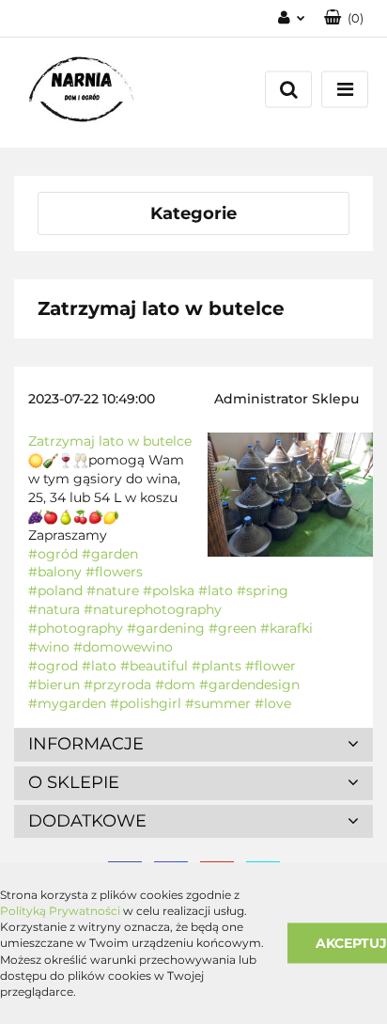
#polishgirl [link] (145, 703)
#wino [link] (49, 646)
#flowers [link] (114, 571)
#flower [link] (270, 665)
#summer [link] (218, 703)
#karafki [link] (286, 628)
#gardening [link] (166, 628)
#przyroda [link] (117, 684)
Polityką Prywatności (60, 911)
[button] (344, 18)
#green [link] (232, 628)
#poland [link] (55, 590)
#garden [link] (110, 553)
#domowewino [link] (123, 646)
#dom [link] (175, 684)
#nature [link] (112, 590)
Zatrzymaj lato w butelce (110, 441)
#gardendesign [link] (249, 684)
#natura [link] (54, 609)
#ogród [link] (53, 553)
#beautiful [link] (154, 665)
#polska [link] (168, 590)
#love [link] (273, 703)
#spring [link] (262, 590)
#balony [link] (55, 571)
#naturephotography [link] (153, 609)
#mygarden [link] (67, 703)
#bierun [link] (54, 684)
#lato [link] (215, 590)
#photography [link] (75, 628)
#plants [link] (216, 665)
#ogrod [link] (53, 665)
